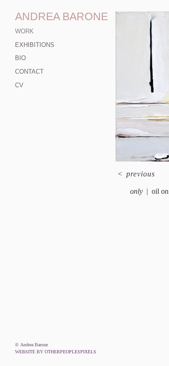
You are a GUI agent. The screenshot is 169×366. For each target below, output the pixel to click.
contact (29, 71)
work (24, 31)
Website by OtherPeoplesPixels (55, 351)
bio (20, 57)
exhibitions (34, 44)
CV (19, 85)
